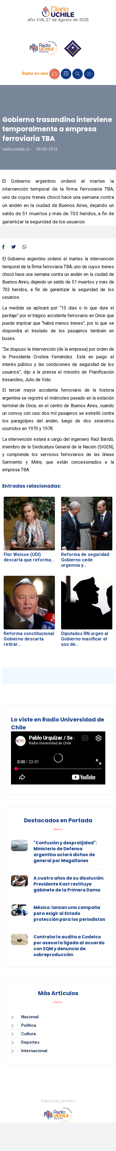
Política (28, 1025)
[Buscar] (77, 74)
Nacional (30, 1016)
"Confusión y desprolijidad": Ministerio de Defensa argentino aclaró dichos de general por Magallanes (65, 852)
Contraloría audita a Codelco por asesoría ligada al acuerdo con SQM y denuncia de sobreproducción (69, 946)
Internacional (34, 1050)
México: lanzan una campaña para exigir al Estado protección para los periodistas (69, 913)
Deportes (30, 1042)
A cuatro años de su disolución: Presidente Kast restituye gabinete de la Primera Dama (69, 884)
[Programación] (66, 74)
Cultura (28, 1033)
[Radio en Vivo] (54, 74)
